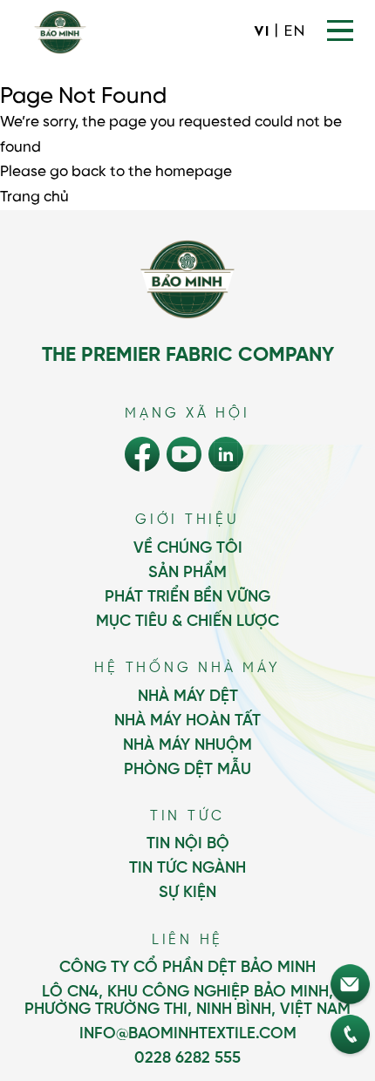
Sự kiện (187, 892)
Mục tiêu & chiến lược (187, 621)
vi (261, 32)
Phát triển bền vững (187, 597)
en (294, 32)
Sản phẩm (187, 572)
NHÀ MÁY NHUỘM (187, 745)
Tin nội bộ (188, 844)
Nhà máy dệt (188, 696)
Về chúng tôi (187, 548)
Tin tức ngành (187, 868)
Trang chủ (34, 197)
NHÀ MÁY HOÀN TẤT (187, 721)
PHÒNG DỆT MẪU (187, 769)
